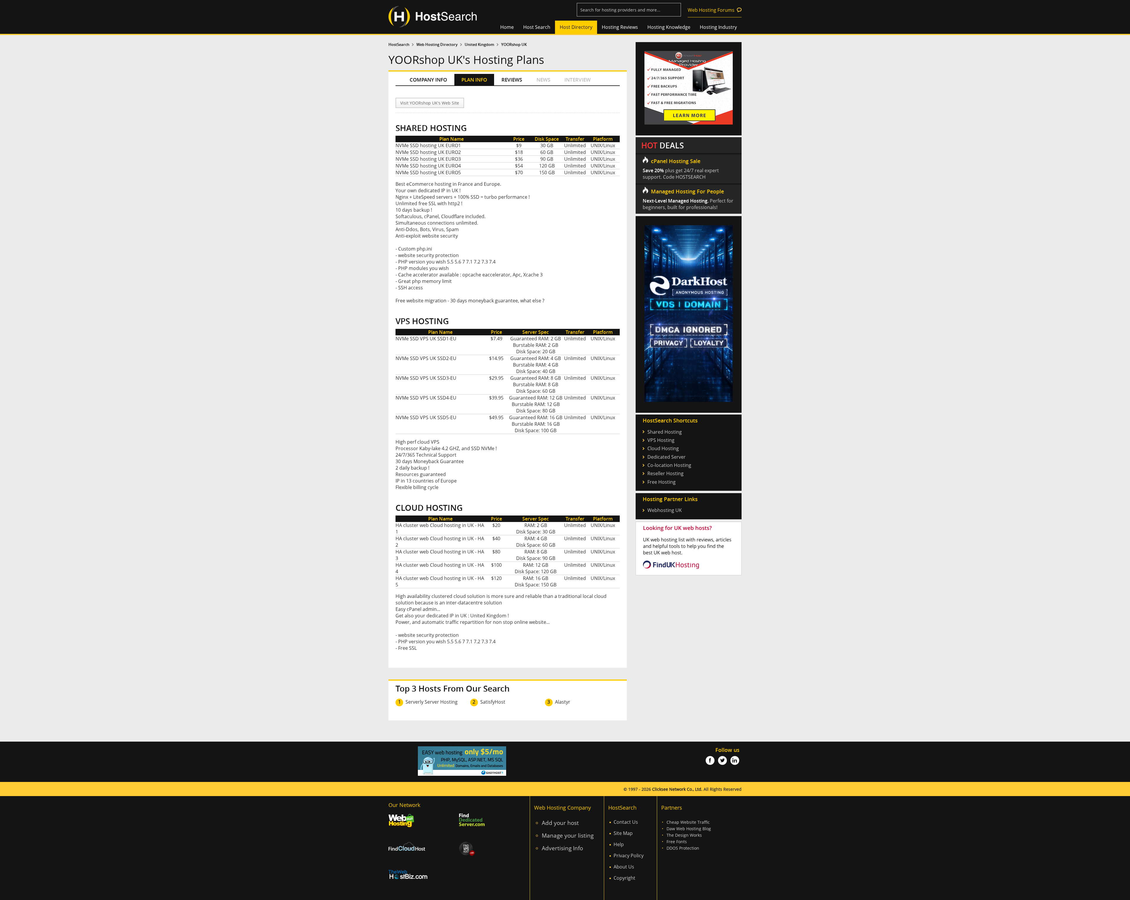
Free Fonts (677, 841)
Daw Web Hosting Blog (689, 828)
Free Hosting (661, 482)
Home (507, 27)
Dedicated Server (666, 457)
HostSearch (398, 44)
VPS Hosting (660, 440)
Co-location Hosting (669, 465)
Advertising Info (562, 848)
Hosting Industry (718, 27)
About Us (624, 866)
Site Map (623, 833)
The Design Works (684, 835)
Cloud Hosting (663, 448)
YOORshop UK (514, 44)
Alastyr (562, 702)
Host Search (536, 27)
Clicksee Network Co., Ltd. (677, 789)
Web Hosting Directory (437, 44)
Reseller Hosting (665, 473)
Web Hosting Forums (711, 10)
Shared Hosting (664, 432)
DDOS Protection (683, 848)
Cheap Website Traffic (688, 822)
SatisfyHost (492, 702)
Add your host (560, 823)
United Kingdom (479, 44)
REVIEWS (511, 79)
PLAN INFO (474, 79)
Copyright (624, 878)
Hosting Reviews (620, 27)
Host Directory (576, 27)
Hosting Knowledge (668, 27)
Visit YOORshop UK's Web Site (429, 103)
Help (619, 844)
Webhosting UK (664, 510)
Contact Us (626, 822)
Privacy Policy (629, 855)
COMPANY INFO (428, 79)
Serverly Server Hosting (432, 702)
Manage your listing (568, 835)
